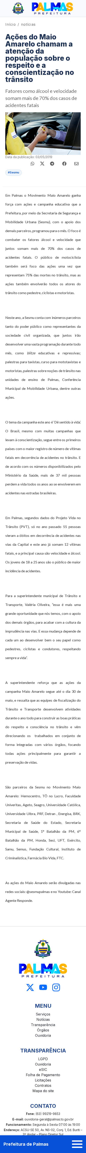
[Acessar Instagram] (56, 988)
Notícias (43, 1019)
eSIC (43, 1069)
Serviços (43, 1014)
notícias (28, 24)
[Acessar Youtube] (43, 988)
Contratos (43, 1085)
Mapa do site (43, 1091)
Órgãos (43, 1030)
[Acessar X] (30, 988)
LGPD (43, 1059)
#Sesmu (13, 172)
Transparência (43, 1025)
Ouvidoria (43, 1035)
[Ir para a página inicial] (43, 8)
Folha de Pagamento (43, 1075)
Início (10, 24)
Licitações (43, 1080)
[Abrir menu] (77, 1144)
